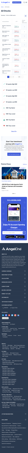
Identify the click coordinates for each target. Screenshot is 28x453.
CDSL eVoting (5, 439)
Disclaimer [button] (5, 419)
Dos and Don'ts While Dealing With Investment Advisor (14, 427)
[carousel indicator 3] (15, 193)
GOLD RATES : (5, 366)
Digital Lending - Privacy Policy (8, 432)
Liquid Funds (12, 404)
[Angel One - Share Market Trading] (5, 2)
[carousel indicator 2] (14, 193)
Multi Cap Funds (6, 407)
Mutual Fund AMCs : (7, 394)
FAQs (3, 430)
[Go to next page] (22, 77)
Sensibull (4, 335)
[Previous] (3, 180)
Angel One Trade (13, 328)
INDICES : (4, 343)
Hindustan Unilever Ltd (6, 71)
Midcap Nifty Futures (7, 354)
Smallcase (10, 335)
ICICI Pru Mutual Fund (7, 399)
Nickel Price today (15, 390)
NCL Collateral (16, 436)
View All (14, 131)
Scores (19, 425)
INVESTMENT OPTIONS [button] (7, 274)
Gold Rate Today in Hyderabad (9, 373)
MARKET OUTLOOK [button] (6, 293)
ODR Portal (19, 439)
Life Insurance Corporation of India (5, 65)
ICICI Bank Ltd (5, 40)
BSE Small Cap (5, 348)
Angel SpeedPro (21, 328)
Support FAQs (14, 307)
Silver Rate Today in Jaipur (8, 384)
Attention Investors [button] (7, 414)
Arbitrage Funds (6, 405)
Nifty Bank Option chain (17, 360)
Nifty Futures (5, 353)
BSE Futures (5, 356)
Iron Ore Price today (6, 392)
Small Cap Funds (20, 404)
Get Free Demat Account (14, 154)
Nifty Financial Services (19, 345)
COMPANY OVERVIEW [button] (6, 271)
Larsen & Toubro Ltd (6, 59)
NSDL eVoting (12, 439)
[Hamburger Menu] (26, 2)
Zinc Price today (6, 390)
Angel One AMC (5, 324)
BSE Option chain (18, 364)
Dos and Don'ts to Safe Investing (9, 425)
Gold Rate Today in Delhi (7, 370)
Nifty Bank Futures (14, 353)
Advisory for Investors (6, 436)
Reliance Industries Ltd (6, 26)
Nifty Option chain (6, 360)
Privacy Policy (14, 430)
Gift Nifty (18, 348)
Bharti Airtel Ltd (5, 31)
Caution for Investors (6, 443)
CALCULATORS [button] (5, 278)
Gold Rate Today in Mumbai (8, 368)
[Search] (24, 2)
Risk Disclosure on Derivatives (8, 441)
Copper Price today (6, 388)
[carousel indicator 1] (13, 193)
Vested (19, 335)
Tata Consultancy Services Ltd (6, 49)
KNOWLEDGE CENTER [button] (7, 282)
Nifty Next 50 (5, 347)
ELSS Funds (5, 404)
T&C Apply (7, 430)
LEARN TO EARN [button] (5, 286)
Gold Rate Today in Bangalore (8, 375)
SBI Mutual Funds (18, 396)
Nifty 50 (4, 345)
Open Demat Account (17, 2)
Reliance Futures (17, 354)
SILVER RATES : (5, 377)
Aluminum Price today (18, 388)
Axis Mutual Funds (6, 398)
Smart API (15, 329)
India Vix (12, 348)
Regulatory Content (16, 423)
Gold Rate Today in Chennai (8, 371)
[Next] (25, 180)
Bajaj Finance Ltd (6, 54)
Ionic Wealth (12, 324)
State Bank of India (6, 44)
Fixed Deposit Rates (6, 331)
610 (19, 76)
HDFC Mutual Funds (16, 398)
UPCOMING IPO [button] (5, 297)
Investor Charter (18, 434)
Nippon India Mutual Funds (19, 399)
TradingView (4, 336)
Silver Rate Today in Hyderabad (9, 379)
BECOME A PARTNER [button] (6, 290)
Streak (14, 335)
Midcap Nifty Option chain (8, 362)
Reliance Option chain (7, 364)
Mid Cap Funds (20, 405)
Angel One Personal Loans (7, 434)
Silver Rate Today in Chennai (8, 382)
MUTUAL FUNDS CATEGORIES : (9, 402)
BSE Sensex (22, 347)
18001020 (6, 307)
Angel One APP (5, 328)
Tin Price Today (16, 392)
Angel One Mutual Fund (7, 396)
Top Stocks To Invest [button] (7, 301)
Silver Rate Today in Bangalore (9, 381)
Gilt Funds (13, 405)
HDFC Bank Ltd (5, 35)
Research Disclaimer (6, 423)
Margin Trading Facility (7, 329)
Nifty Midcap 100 (14, 347)
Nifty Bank (10, 345)
